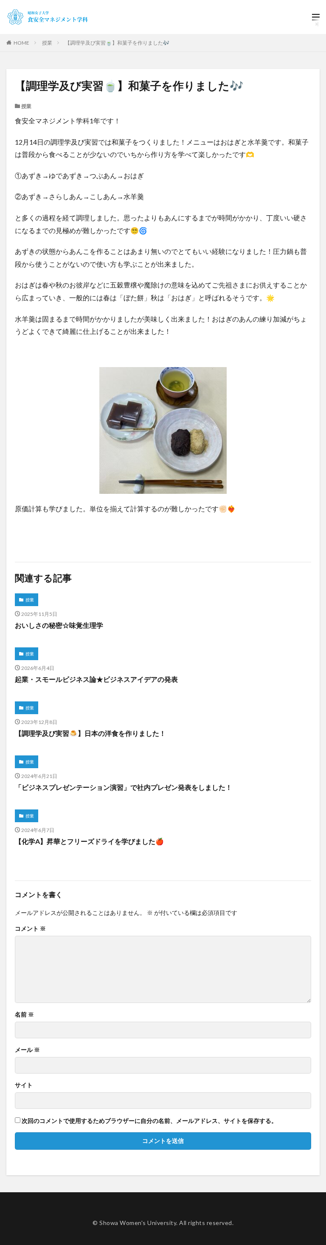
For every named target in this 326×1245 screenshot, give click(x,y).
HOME (21, 43)
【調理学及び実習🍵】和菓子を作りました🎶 (117, 43)
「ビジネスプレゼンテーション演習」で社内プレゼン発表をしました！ (123, 787)
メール (27, 1050)
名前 (24, 1014)
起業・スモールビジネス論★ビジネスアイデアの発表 (96, 679)
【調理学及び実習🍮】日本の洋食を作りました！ (90, 733)
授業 (47, 43)
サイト (24, 1085)
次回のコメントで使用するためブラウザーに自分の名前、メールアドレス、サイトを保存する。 (149, 1121)
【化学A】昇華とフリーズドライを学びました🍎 (89, 841)
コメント (30, 929)
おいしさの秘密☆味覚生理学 (59, 625)
